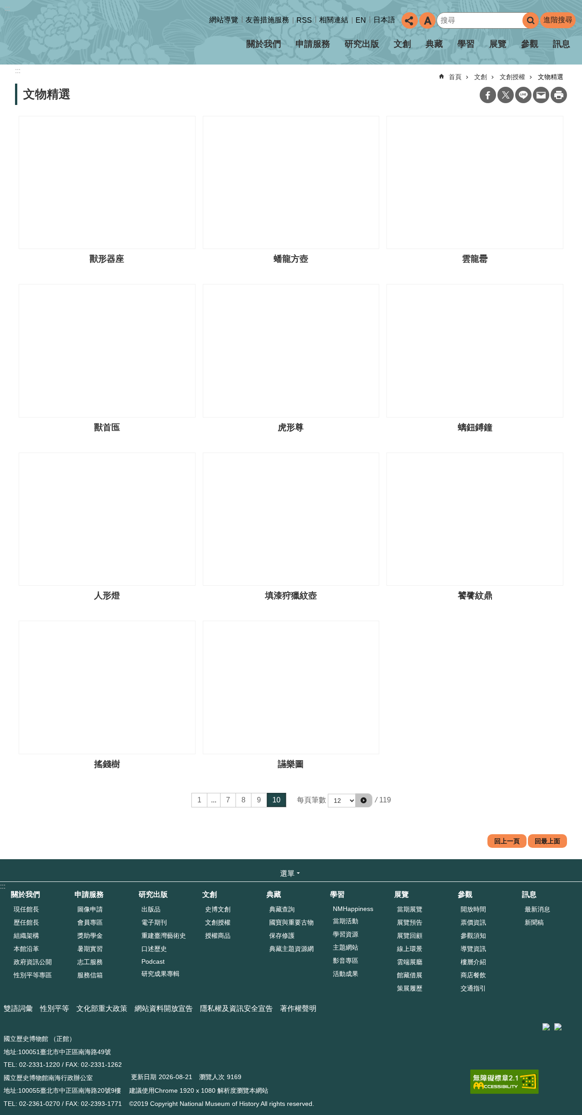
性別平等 (54, 1008)
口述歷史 (154, 948)
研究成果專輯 (160, 973)
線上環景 (409, 948)
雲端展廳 (409, 962)
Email (541, 95)
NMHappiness (353, 908)
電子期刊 (154, 922)
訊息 (561, 44)
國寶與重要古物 (291, 922)
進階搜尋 (557, 20)
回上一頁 (507, 841)
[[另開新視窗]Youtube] (575, 1023)
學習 (466, 44)
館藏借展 (409, 975)
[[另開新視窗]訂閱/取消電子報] (558, 1027)
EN (361, 20)
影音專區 (345, 960)
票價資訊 (473, 922)
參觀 (529, 44)
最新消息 (537, 909)
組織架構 (26, 935)
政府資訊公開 (33, 962)
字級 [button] (427, 20)
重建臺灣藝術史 (163, 935)
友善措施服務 (267, 20)
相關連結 (333, 20)
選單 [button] (287, 873)
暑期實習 (90, 948)
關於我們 (263, 44)
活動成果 (345, 973)
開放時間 (473, 909)
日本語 (384, 20)
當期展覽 (409, 909)
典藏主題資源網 (291, 948)
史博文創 (218, 909)
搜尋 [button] (530, 20)
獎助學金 (90, 935)
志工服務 (90, 962)
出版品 (151, 909)
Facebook (488, 95)
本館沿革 (26, 948)
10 (276, 800)
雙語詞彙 (18, 1008)
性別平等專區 (33, 975)
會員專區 (90, 922)
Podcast (153, 961)
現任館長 (26, 909)
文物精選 (550, 76)
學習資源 (345, 934)
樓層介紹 (473, 962)
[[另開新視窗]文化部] (546, 1027)
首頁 (455, 76)
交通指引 (473, 988)
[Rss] (579, 1023)
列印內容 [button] (559, 95)
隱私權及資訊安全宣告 (236, 1008)
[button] (363, 800)
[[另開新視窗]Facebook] (566, 1023)
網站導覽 (223, 20)
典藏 (434, 44)
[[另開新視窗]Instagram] (570, 1023)
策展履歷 (409, 988)
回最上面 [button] (547, 841)
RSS (304, 20)
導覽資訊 (473, 948)
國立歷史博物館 (83, 36)
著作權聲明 (298, 1008)
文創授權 (512, 76)
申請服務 (313, 44)
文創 (402, 44)
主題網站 (345, 947)
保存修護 (282, 935)
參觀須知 (473, 935)
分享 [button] (409, 20)
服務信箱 (90, 975)
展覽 (498, 44)
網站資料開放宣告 (164, 1008)
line (523, 95)
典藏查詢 (282, 909)
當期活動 (345, 921)
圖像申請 (90, 909)
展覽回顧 (409, 935)
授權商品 (218, 935)
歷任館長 (26, 922)
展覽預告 (409, 922)
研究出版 (362, 44)
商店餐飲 (473, 975)
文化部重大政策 (101, 1008)
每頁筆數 (311, 800)
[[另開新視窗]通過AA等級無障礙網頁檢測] (504, 1082)
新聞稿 (534, 922)
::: (7, 8)
